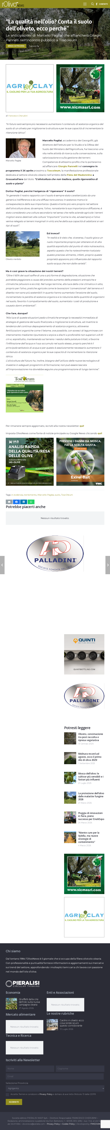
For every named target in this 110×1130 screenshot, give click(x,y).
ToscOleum (67, 495)
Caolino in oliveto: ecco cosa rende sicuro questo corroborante (72, 1023)
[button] (84, 4)
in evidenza (17, 495)
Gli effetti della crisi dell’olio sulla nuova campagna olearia (29, 1002)
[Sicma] (80, 111)
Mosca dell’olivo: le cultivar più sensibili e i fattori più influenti (91, 776)
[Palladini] (55, 581)
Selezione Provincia (17, 1083)
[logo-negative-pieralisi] (22, 983)
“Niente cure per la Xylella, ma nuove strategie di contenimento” (88, 837)
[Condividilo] (16, 502)
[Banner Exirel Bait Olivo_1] (80, 485)
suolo (57, 495)
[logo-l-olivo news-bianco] (13, 4)
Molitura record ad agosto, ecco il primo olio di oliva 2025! (89, 756)
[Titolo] (96, 4)
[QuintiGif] (84, 673)
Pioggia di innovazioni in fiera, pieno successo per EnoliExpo (91, 816)
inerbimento (30, 495)
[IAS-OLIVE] (30, 485)
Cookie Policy (68, 1124)
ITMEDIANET (96, 1124)
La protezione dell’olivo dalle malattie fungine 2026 (91, 796)
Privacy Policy (45, 1094)
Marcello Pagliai (46, 495)
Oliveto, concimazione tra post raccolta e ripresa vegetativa (90, 737)
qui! (82, 426)
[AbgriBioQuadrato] (30, 111)
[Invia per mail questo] (9, 502)
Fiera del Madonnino (79, 175)
